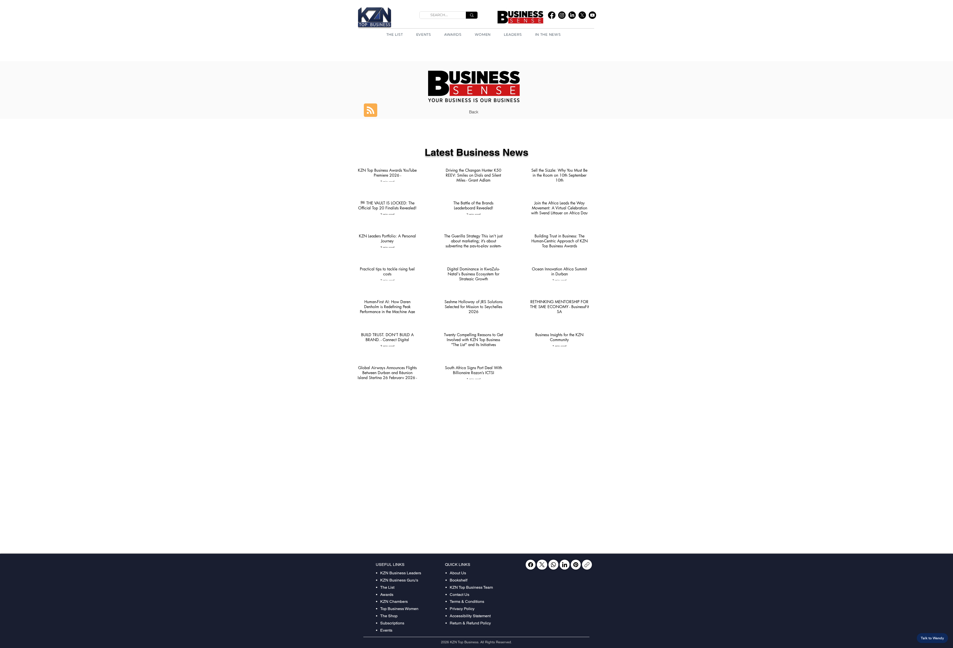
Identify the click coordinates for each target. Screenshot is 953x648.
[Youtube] (592, 15)
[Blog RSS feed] (370, 110)
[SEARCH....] (471, 15)
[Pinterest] (576, 565)
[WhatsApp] (553, 565)
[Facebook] (551, 15)
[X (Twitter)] (542, 565)
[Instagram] (562, 15)
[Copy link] (587, 565)
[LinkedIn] (572, 15)
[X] (582, 15)
